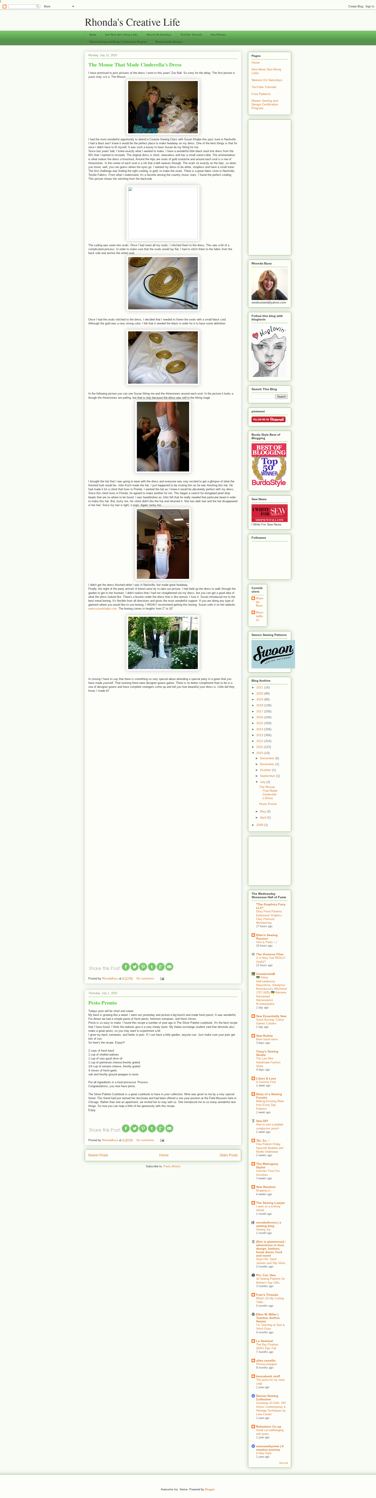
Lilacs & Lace (266, 1078)
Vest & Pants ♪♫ (266, 942)
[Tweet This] (134, 970)
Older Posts (229, 1155)
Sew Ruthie (264, 1035)
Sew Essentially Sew (271, 1016)
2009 (260, 825)
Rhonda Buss (259, 601)
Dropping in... (264, 1190)
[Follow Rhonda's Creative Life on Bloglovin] (269, 376)
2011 (260, 747)
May (263, 811)
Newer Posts (98, 1155)
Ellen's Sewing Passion (267, 936)
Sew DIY (262, 1121)
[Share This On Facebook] (126, 970)
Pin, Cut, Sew (266, 1275)
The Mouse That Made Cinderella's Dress (134, 64)
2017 (260, 711)
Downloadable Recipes (169, 42)
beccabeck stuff (268, 1376)
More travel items (267, 1039)
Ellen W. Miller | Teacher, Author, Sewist (268, 1318)
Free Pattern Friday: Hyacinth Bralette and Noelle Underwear (269, 1147)
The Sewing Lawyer (270, 1203)
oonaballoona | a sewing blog (268, 1224)
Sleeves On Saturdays (159, 34)
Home (92, 34)
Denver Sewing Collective (267, 1397)
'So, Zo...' (263, 1140)
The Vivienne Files (270, 954)
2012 (260, 741)
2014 (260, 729)
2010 (260, 753)
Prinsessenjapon (266, 1364)
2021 (260, 687)
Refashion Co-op (268, 1426)
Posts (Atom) (171, 1166)
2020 (260, 693)
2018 (260, 705)
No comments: (146, 978)
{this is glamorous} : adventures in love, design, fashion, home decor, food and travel (271, 1248)
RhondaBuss (259, 616)
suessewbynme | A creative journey (270, 1447)
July (263, 782)
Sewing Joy (263, 1229)
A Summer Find (266, 1082)
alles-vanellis (266, 1360)
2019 (260, 699)
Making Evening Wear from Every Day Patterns (270, 1105)
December (267, 758)
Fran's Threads (267, 1294)
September (268, 776)
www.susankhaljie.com (102, 608)
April (263, 817)
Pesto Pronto (102, 1002)
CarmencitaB (265, 974)
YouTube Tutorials (191, 34)
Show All (283, 1463)
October (266, 770)
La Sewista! (264, 1341)
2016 (260, 717)
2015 (260, 723)
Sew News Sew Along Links (121, 34)
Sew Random (265, 1187)
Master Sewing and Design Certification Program (118, 42)
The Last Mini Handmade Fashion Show (268, 1062)
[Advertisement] (270, 186)
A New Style (264, 1453)
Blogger (209, 1489)
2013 (260, 735)
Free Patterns (218, 34)
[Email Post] (161, 978)
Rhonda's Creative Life (132, 22)
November (267, 764)
